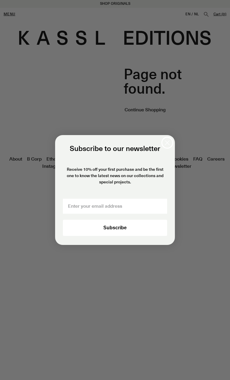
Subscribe (115, 227)
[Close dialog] (167, 142)
